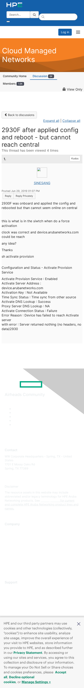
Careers (10, 536)
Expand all (51, 121)
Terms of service (16, 560)
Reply (8, 195)
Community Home (15, 76)
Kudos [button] (74, 158)
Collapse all (71, 121)
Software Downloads (18, 606)
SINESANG (42, 183)
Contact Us (12, 542)
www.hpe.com (50, 500)
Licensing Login (15, 612)
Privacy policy (14, 554)
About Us (11, 530)
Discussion (43, 76)
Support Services (16, 588)
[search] (34, 14)
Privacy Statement (27, 653)
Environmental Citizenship (22, 548)
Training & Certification (20, 600)
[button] (78, 623)
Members (13, 83)
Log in (65, 32)
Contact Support (16, 594)
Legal (8, 566)
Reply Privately (24, 195)
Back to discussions (20, 115)
